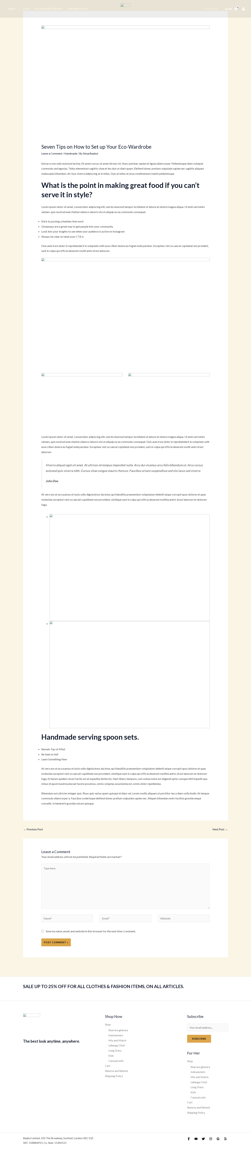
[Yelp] (225, 1138)
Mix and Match (117, 1040)
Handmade (70, 153)
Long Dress (115, 1050)
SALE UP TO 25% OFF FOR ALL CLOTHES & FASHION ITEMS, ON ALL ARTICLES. (103, 986)
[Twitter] (203, 1138)
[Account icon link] (243, 8)
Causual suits (116, 1060)
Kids (111, 1055)
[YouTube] (196, 1138)
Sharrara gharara (118, 1030)
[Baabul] (125, 8)
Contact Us (211, 9)
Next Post (220, 829)
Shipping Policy (77, 8)
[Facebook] (188, 1138)
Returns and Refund (49, 8)
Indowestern (115, 1035)
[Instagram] (210, 1138)
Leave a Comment (51, 153)
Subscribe (199, 1038)
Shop (11, 8)
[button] (16, 8)
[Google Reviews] (218, 1138)
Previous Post (33, 829)
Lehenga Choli (116, 1045)
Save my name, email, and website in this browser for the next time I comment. (91, 931)
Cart (26, 8)
